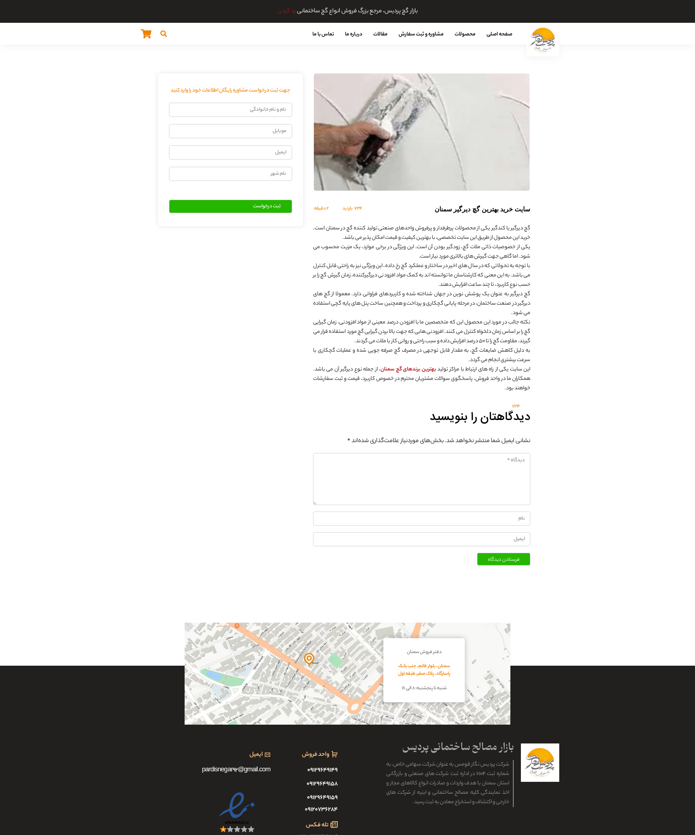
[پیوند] (543, 40)
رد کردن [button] (286, 11)
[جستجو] (163, 34)
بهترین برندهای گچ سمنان (408, 369)
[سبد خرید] (146, 33)
